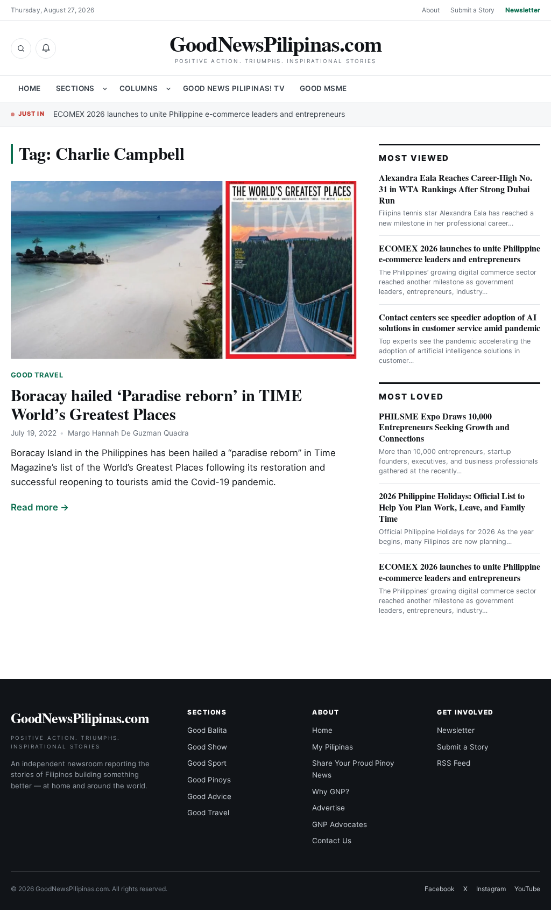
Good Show (207, 747)
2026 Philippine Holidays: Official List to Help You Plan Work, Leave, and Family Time (452, 506)
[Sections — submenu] (105, 89)
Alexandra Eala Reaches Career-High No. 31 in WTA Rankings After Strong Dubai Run (455, 188)
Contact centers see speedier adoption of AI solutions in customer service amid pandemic (459, 322)
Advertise (328, 807)
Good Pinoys (209, 779)
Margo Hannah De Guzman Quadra (128, 433)
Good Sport (207, 763)
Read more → (40, 507)
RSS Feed (453, 763)
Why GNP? (330, 791)
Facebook (440, 889)
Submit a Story (472, 10)
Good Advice (209, 796)
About (431, 10)
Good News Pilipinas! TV (234, 88)
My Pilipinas (332, 747)
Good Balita (207, 730)
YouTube (527, 889)
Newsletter (522, 10)
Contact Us (331, 840)
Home (29, 88)
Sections (75, 88)
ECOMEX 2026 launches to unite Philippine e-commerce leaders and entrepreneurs (199, 113)
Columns (138, 88)
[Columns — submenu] (168, 89)
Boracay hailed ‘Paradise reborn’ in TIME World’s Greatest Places (156, 404)
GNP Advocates (339, 824)
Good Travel (37, 375)
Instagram (491, 889)
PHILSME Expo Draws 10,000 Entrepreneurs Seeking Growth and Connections (444, 427)
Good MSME (323, 88)
